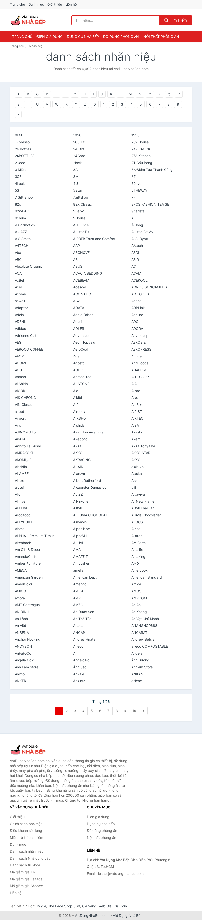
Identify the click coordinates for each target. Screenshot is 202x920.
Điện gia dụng (50, 36)
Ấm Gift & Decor (27, 549)
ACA (18, 273)
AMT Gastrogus (27, 605)
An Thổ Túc (82, 619)
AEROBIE (138, 342)
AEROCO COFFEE (29, 349)
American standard (146, 577)
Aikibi (77, 397)
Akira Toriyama (143, 446)
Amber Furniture (28, 563)
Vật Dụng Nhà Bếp (128, 915)
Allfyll (77, 508)
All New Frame (142, 501)
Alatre (19, 480)
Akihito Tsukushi (28, 446)
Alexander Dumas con (90, 487)
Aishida (79, 425)
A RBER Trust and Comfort (94, 239)
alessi (19, 487)
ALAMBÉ (22, 473)
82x (18, 204)
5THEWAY (139, 190)
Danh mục (36, 4)
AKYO (136, 460)
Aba (18, 252)
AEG (18, 342)
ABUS (77, 266)
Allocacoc (22, 515)
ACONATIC (82, 294)
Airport (20, 418)
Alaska (136, 473)
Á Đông (137, 225)
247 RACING (141, 149)
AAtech (137, 246)
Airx (18, 425)
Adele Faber (83, 315)
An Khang (139, 612)
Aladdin (21, 467)
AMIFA (78, 591)
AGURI (78, 370)
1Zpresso (22, 142)
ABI (76, 259)
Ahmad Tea (82, 377)
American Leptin (86, 577)
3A (75, 170)
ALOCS (137, 522)
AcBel (19, 280)
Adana (136, 301)
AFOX (19, 356)
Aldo (134, 480)
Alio (17, 494)
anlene (136, 681)
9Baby (78, 211)
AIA (134, 384)
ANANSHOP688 (144, 625)
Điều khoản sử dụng (26, 830)
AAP (76, 246)
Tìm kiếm (178, 20)
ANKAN (137, 674)
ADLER (78, 328)
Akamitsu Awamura (88, 432)
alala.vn (137, 467)
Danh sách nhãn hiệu (26, 851)
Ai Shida (21, 384)
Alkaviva (138, 494)
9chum (20, 218)
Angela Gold (24, 660)
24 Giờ (78, 149)
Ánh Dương (140, 660)
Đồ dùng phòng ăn (121, 36)
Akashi (136, 432)
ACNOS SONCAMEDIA (149, 287)
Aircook (79, 411)
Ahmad (20, 377)
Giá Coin (120, 906)
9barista (138, 211)
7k (133, 197)
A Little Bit (81, 232)
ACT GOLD (140, 294)
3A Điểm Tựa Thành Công (152, 170)
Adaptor (21, 308)
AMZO (78, 605)
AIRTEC (137, 418)
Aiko (134, 397)
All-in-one (80, 501)
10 (134, 711)
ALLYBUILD (24, 522)
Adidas (20, 328)
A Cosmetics (25, 225)
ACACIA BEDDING (87, 273)
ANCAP (79, 632)
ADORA (137, 328)
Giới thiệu (54, 4)
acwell (20, 301)
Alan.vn (79, 473)
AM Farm (138, 543)
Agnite (136, 356)
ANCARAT (139, 632)
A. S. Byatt (139, 239)
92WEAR (22, 211)
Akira (77, 446)
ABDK (135, 252)
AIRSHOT (80, 418)
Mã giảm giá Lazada (26, 879)
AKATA (20, 439)
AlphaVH (80, 536)
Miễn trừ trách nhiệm (26, 837)
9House (79, 218)
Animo (20, 674)
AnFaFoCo (23, 653)
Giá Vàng (89, 906)
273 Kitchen (141, 156)
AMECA (21, 570)
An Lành (21, 619)
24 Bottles (23, 149)
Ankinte (79, 681)
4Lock (20, 183)
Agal (76, 356)
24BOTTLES (24, 156)
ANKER (20, 681)
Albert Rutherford (87, 480)
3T (133, 176)
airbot (19, 411)
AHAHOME (139, 370)
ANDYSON (23, 646)
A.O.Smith (23, 239)
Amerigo (79, 584)
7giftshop (80, 197)
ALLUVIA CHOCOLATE (91, 515)
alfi (133, 487)
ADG (134, 321)
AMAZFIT (80, 556)
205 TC (79, 142)
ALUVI (78, 543)
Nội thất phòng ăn (161, 36)
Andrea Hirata (84, 639)
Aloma (20, 529)
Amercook (139, 570)
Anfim (77, 653)
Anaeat (78, 625)
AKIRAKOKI (24, 453)
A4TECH (21, 246)
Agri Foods (139, 363)
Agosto (78, 363)
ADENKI (21, 321)
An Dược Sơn (83, 612)
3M (75, 176)
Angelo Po (81, 660)
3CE (18, 176)
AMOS (136, 591)
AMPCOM (139, 598)
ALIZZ (78, 494)
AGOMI (20, 363)
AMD (135, 563)
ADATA (78, 308)
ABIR (135, 259)
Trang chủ (17, 4)
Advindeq (139, 335)
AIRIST (136, 411)
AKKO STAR (140, 453)
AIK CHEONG (25, 397)
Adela (19, 315)
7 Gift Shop (24, 197)
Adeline (137, 315)
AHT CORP (140, 377)
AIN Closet (23, 404)
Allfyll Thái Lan (142, 508)
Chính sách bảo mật (26, 824)
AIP (76, 404)
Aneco (78, 646)
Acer (18, 287)
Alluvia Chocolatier (146, 515)
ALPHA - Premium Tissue (35, 536)
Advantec (81, 335)
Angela (136, 653)
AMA (77, 549)
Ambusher (81, 563)
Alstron (136, 536)
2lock (77, 163)
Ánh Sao (79, 667)
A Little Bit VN (142, 232)
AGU (18, 370)
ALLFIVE (21, 508)
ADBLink (138, 308)
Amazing (138, 556)
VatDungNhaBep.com (92, 915)
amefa (78, 570)
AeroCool (80, 349)
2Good (20, 163)
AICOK (20, 391)
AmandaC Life (26, 556)
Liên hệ (71, 4)
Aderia (78, 321)
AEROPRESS (141, 349)
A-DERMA (81, 225)
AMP (77, 598)
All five (20, 501)
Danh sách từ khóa (25, 865)
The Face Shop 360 (64, 906)
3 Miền (20, 170)
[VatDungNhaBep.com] (29, 20)
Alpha (135, 529)
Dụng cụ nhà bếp (83, 36)
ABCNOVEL (82, 252)
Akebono (80, 439)
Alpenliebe (81, 529)
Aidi (76, 391)
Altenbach (23, 543)
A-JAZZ (21, 232)
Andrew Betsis (142, 639)
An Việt (20, 625)
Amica (136, 584)
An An (136, 605)
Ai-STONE (81, 384)
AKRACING (82, 460)
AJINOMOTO (25, 432)
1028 (77, 135)
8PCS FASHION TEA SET (151, 204)
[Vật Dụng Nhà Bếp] (34, 750)
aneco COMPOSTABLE (149, 646)
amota (20, 598)
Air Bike (137, 404)
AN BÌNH (22, 612)
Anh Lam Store (26, 667)
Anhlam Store (142, 667)
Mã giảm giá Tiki (23, 872)
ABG (18, 259)
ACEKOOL (139, 280)
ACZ (76, 301)
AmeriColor (23, 584)
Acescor (79, 287)
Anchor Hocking (27, 639)
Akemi (136, 439)
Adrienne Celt (25, 335)
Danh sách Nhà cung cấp (30, 858)
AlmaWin (80, 522)
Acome (20, 294)
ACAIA (136, 273)
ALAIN (78, 467)
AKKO (78, 453)
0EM (18, 135)
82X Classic (82, 204)
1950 (135, 135)
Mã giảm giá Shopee (26, 886)
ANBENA (22, 632)
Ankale (78, 674)
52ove (136, 183)
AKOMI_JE (23, 460)
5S (17, 190)
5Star (77, 190)
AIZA (135, 425)
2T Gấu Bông (141, 163)
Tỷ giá (41, 906)
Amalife (137, 549)
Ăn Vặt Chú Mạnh (145, 619)
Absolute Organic (29, 266)
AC (133, 266)
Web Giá (105, 906)
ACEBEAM (81, 280)
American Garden (29, 577)
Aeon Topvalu (84, 342)
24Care (79, 156)
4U (75, 183)
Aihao (135, 391)
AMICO (20, 591)
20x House (140, 142)
